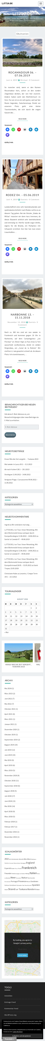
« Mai (6, 632)
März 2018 (8, 816)
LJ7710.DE (7, 3)
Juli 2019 (7, 750)
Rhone (28, 881)
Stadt (6, 889)
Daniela (24, 199)
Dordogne (23, 863)
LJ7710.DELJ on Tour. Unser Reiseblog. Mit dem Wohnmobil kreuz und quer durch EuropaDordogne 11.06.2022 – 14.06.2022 (21, 533)
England (30, 862)
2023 (10, 859)
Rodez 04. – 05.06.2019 (22, 195)
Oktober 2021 (9, 709)
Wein (38, 889)
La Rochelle (7, 878)
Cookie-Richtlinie (17, 1032)
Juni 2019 (8, 755)
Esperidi (7, 868)
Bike (25, 859)
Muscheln (18, 878)
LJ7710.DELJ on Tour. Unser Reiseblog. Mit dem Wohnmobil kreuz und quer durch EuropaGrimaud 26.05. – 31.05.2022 (21, 562)
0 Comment (34, 80)
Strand (11, 889)
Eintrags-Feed (10, 1002)
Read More (23, 119)
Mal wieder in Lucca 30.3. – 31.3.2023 (18, 464)
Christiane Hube (10, 573)
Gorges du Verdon (20, 873)
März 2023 (8, 693)
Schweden (19, 885)
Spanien (36, 885)
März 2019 (8, 770)
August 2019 (9, 745)
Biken (29, 859)
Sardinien (34, 881)
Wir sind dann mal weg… (21, 525)
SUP (17, 889)
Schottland (12, 885)
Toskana (23, 889)
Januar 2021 (9, 724)
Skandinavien (28, 885)
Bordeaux (33, 859)
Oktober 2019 (9, 734)
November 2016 (10, 837)
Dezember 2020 (10, 729)
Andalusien (15, 859)
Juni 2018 (8, 801)
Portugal (14, 881)
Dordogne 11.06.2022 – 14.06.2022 (17, 474)
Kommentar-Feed (11, 1008)
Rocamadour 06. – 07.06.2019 (22, 74)
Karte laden (23, 955)
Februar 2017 (9, 827)
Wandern (31, 889)
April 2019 (8, 765)
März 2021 (8, 719)
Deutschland (17, 863)
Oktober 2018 (9, 780)
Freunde (7, 873)
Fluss (16, 868)
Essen (13, 868)
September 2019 (10, 739)
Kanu (38, 873)
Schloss (6, 885)
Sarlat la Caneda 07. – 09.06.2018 (17, 554)
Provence (22, 881)
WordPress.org (10, 1015)
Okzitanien (7, 881)
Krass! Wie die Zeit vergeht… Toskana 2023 (21, 459)
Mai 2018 (7, 806)
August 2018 (9, 791)
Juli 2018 (7, 796)
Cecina (6, 863)
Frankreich (29, 868)
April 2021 (8, 714)
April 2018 (8, 811)
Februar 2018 (9, 821)
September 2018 (10, 786)
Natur (24, 877)
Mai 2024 (7, 688)
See (23, 885)
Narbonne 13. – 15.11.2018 (22, 316)
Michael (24, 80)
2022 (6, 858)
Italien (33, 873)
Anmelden (8, 996)
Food (19, 868)
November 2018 (10, 775)
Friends (13, 873)
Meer (13, 877)
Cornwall (11, 863)
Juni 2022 (8, 698)
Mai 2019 (7, 760)
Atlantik (21, 859)
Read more (22, 949)
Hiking (27, 873)
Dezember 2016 (10, 832)
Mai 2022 (7, 704)
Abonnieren (10, 435)
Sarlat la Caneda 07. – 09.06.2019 (17, 539)
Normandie (31, 878)
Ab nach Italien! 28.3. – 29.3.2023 (16, 469)
